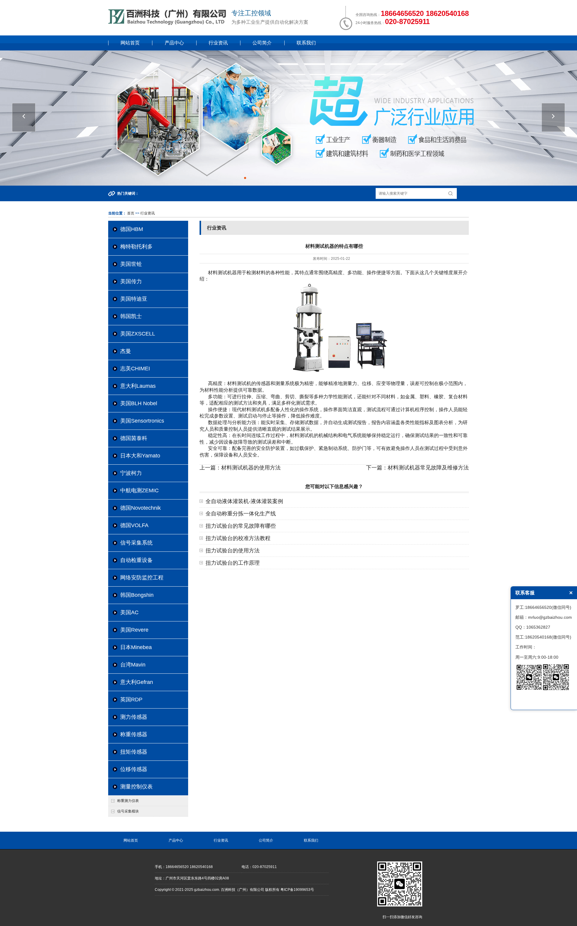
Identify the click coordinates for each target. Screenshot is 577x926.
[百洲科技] (168, 24)
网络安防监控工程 (141, 578)
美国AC (129, 612)
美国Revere (134, 630)
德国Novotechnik (140, 508)
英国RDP (131, 700)
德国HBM (131, 229)
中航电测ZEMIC (139, 490)
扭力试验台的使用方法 (233, 551)
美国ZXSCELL (137, 334)
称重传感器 (133, 734)
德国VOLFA (134, 525)
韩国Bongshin (137, 595)
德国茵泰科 (133, 438)
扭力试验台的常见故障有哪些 (241, 526)
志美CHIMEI (135, 369)
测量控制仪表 (136, 787)
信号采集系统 (136, 543)
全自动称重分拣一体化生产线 (241, 514)
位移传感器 (133, 769)
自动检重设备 (136, 560)
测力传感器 (133, 717)
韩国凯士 (131, 316)
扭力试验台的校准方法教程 (238, 538)
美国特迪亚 (133, 299)
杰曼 (125, 351)
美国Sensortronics (142, 421)
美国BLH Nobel (138, 403)
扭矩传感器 (133, 752)
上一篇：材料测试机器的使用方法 (240, 468)
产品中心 (174, 42)
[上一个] (23, 117)
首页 (130, 213)
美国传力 (131, 281)
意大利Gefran (136, 682)
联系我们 (306, 42)
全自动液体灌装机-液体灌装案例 (244, 501)
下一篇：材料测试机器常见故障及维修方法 (417, 468)
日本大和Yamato (140, 456)
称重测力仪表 (128, 801)
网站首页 (130, 42)
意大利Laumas (138, 386)
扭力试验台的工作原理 (233, 563)
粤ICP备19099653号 (297, 890)
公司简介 (262, 42)
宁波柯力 (131, 473)
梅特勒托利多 (136, 247)
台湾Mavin (132, 665)
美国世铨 (131, 264)
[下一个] (553, 117)
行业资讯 (218, 42)
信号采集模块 (128, 811)
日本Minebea (136, 647)
